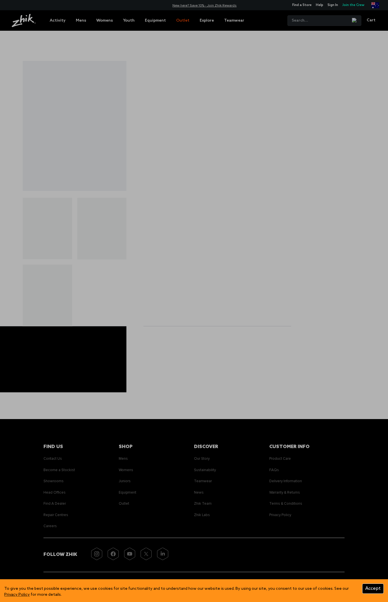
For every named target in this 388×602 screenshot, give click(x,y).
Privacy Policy (17, 594)
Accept (373, 588)
